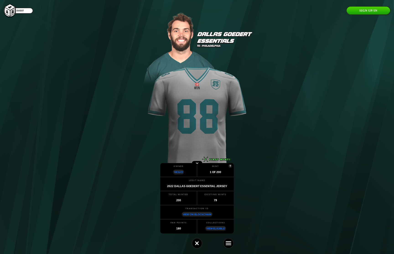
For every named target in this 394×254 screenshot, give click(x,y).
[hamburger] (228, 243)
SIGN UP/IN (368, 10)
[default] (197, 243)
